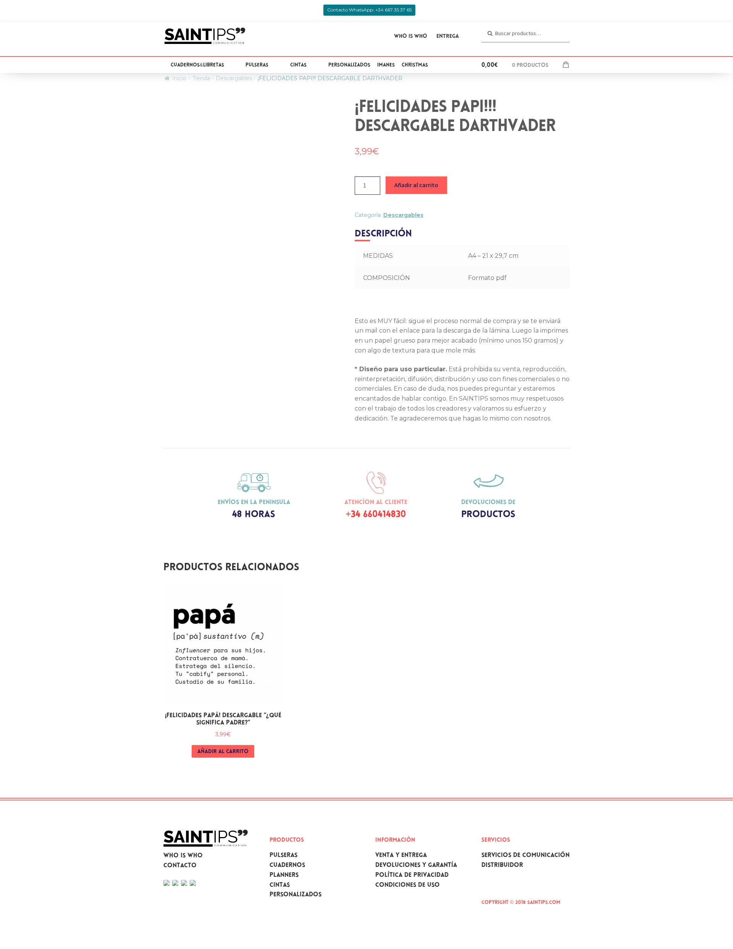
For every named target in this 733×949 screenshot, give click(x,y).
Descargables (234, 78)
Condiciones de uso (407, 885)
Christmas (415, 65)
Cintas (298, 65)
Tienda (201, 78)
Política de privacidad (412, 875)
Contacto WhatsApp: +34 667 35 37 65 (369, 10)
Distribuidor (502, 865)
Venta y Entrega (401, 855)
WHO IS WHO (410, 36)
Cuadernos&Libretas (197, 65)
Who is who (183, 856)
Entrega (447, 36)
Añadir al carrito (416, 185)
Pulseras (256, 65)
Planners (284, 875)
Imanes (386, 65)
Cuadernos (287, 865)
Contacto (180, 866)
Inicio (179, 78)
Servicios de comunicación (525, 855)
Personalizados (349, 65)
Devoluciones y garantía (416, 865)
